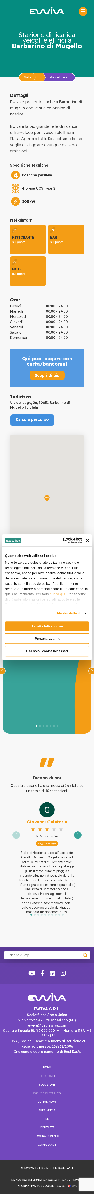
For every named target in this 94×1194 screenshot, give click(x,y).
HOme (47, 1067)
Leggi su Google (47, 843)
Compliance (47, 1144)
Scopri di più (47, 375)
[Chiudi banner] (87, 540)
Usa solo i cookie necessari (47, 651)
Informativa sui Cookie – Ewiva (41, 1185)
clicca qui (57, 594)
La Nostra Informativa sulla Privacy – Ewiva (47, 1180)
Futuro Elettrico (47, 1093)
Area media (47, 1110)
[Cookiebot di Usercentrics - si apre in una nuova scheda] (63, 540)
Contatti (47, 1127)
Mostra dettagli (69, 613)
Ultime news (47, 1101)
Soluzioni (47, 1084)
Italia (27, 77)
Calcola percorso (32, 419)
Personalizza (44, 638)
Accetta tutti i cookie (47, 626)
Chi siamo (47, 1076)
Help (47, 1119)
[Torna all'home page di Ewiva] (47, 10)
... (40, 77)
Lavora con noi (47, 1136)
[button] (36, 726)
